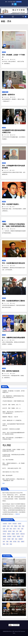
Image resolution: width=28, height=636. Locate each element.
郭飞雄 (14, 541)
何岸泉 (19, 523)
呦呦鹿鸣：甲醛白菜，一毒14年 (10, 416)
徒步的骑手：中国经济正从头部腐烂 (11, 429)
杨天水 (4, 533)
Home (14, 633)
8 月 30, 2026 (7, 584)
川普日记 (5, 531)
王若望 (8, 539)
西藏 (11, 541)
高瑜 (11, 544)
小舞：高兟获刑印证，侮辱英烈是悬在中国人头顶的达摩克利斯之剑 (13, 582)
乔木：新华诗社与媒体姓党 (10, 371)
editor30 (15, 569)
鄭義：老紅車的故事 (7, 475)
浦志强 (18, 536)
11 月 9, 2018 (6, 59)
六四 (12, 526)
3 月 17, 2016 (6, 228)
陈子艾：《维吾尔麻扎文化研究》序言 (11, 468)
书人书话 (4, 221)
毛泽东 (14, 536)
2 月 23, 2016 (6, 373)
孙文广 (14, 528)
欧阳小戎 (22, 533)
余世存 (4, 526)
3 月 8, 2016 (6, 340)
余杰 (8, 526)
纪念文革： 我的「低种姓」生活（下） (11, 404)
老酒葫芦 (20, 539)
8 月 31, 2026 (7, 569)
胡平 (4, 541)
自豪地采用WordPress (7, 631)
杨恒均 (8, 533)
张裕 (14, 531)
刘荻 (23, 526)
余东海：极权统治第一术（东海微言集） (12, 420)
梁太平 (17, 533)
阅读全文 (17, 514)
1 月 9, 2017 (6, 170)
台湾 (7, 528)
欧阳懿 (4, 536)
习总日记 (5, 523)
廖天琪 (9, 531)
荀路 (7, 541)
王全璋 (4, 539)
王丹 (22, 536)
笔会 (16, 539)
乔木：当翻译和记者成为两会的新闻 (13, 337)
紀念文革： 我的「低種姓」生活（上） (11, 408)
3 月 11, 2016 (6, 303)
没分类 (5, 563)
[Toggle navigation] (13, 16)
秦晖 (13, 539)
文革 (17, 531)
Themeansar (22, 631)
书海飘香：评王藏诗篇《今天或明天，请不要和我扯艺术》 (13, 566)
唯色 (11, 528)
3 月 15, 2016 (6, 265)
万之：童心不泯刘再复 (7, 459)
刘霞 (4, 528)
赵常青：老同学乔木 (8, 95)
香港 (4, 544)
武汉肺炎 (9, 536)
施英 (21, 531)
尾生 (19, 528)
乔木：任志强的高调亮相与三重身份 (13, 301)
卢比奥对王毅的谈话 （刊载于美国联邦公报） (13, 401)
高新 (7, 544)
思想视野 (4, 201)
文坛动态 (4, 127)
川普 (22, 528)
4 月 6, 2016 (6, 206)
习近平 (9, 523)
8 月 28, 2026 (7, 613)
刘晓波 (15, 526)
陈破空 (22, 541)
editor (13, 59)
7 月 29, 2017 (6, 97)
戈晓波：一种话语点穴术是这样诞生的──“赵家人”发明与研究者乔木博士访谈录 (13, 226)
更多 (3, 483)
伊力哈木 (15, 523)
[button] (23, 16)
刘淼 (20, 526)
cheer (13, 170)
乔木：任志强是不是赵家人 (10, 204)
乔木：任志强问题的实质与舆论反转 (13, 263)
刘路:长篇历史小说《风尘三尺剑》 (10, 471)
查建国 (13, 533)
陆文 (19, 541)
